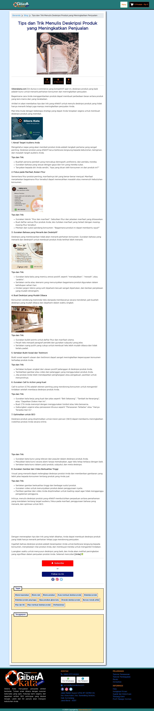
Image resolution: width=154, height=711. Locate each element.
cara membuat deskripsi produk (70, 595)
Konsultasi (117, 682)
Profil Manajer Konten (122, 699)
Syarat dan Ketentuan (122, 694)
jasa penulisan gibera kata (49, 600)
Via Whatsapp (68, 681)
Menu (124, 4)
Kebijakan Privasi (120, 691)
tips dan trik (20, 605)
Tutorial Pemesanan (121, 674)
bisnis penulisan (49, 595)
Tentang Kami (118, 696)
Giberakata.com (84, 710)
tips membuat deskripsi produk (39, 605)
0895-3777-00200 (71, 674)
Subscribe (59, 563)
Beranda (16, 15)
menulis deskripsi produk (71, 600)
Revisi (115, 679)
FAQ (114, 689)
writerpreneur (59, 605)
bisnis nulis (36, 595)
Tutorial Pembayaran (121, 677)
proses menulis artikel (91, 600)
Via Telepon (83, 681)
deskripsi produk (91, 595)
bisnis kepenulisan (22, 595)
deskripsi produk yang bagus (26, 600)
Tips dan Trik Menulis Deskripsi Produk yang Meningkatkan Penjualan (64, 15)
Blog (26, 15)
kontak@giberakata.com (74, 685)
